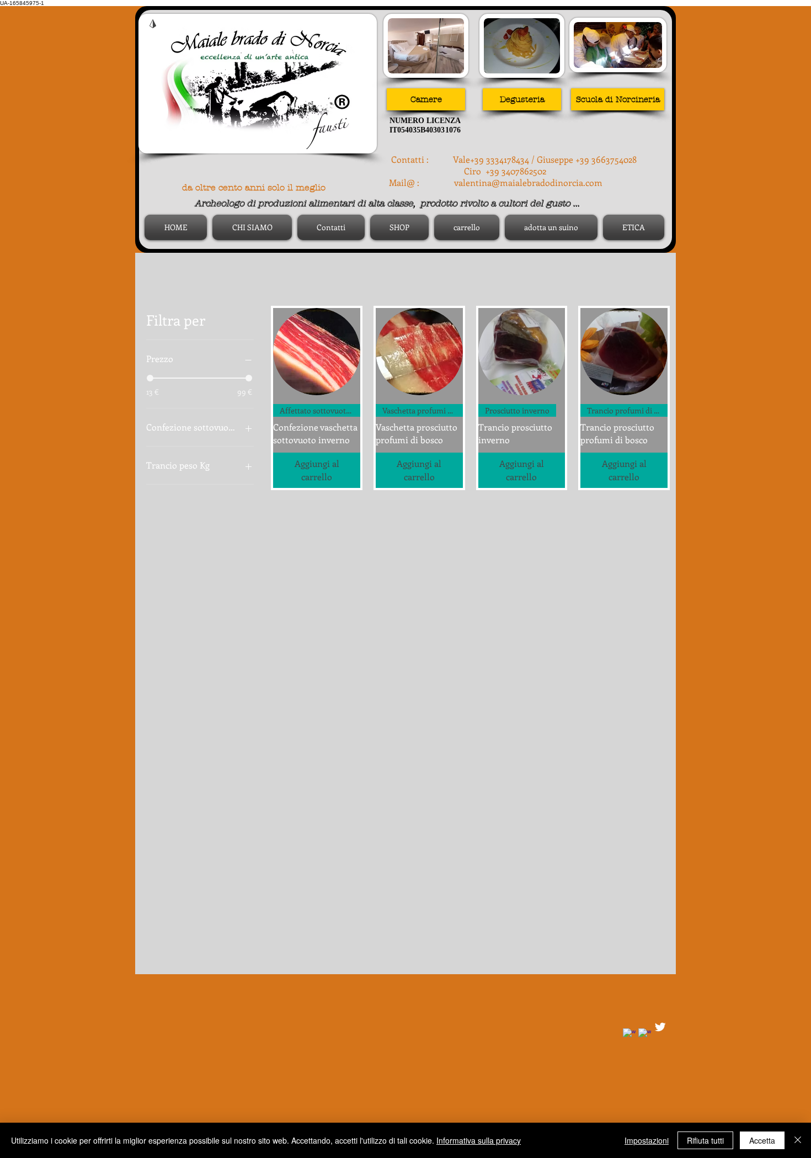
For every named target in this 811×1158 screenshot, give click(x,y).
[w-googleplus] (644, 1034)
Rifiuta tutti (705, 1140)
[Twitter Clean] (660, 1027)
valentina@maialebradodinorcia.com (528, 182)
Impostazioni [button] (647, 1140)
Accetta (762, 1140)
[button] (522, 99)
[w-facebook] (629, 1034)
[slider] (150, 378)
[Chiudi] (797, 1140)
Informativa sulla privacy (478, 1140)
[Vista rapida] (316, 351)
